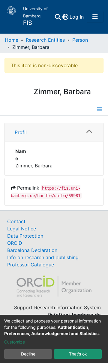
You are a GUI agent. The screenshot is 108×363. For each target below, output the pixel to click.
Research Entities (45, 40)
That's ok (78, 353)
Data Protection (25, 236)
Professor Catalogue (30, 265)
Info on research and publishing (43, 257)
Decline (28, 353)
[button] (65, 16)
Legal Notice (21, 229)
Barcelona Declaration (32, 250)
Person (80, 40)
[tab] (54, 132)
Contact (16, 221)
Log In (77, 17)
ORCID (14, 243)
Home (11, 40)
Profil (21, 132)
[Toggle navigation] (95, 17)
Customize (14, 341)
